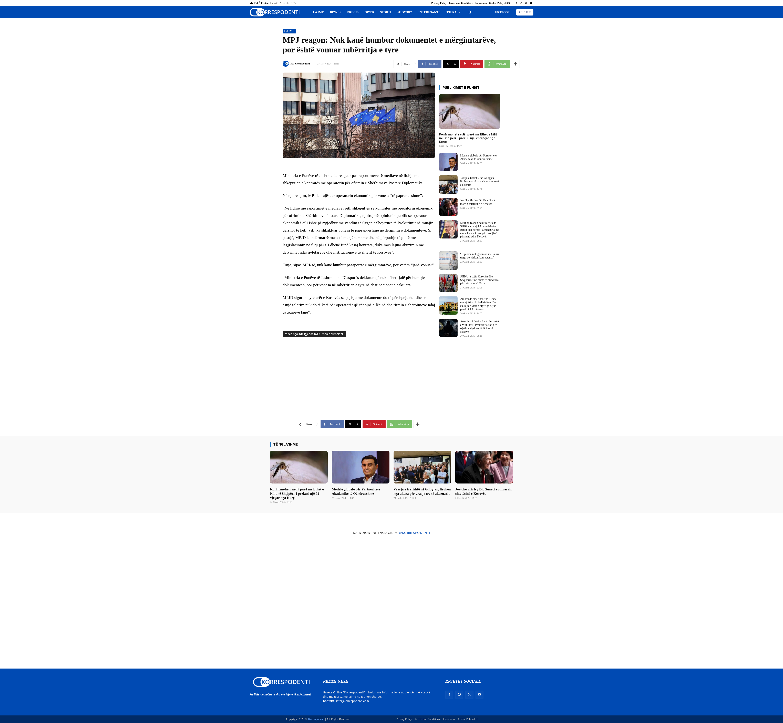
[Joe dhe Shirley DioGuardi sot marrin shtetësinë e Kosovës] (448, 207)
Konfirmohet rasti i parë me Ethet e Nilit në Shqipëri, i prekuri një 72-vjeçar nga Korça (468, 138)
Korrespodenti (302, 63)
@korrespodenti (414, 533)
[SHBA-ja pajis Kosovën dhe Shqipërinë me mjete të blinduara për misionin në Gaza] (448, 283)
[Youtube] (531, 3)
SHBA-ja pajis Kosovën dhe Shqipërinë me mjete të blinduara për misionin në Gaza (479, 280)
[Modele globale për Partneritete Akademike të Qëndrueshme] (448, 162)
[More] (515, 64)
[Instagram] (521, 3)
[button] (469, 12)
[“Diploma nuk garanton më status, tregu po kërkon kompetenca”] (448, 260)
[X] (526, 3)
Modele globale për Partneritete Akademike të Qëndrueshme (478, 157)
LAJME (289, 31)
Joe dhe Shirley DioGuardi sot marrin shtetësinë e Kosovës (477, 202)
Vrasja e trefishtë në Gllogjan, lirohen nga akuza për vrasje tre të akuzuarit (479, 181)
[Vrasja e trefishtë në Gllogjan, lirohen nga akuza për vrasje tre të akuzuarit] (448, 184)
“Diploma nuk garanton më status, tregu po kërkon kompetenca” (480, 256)
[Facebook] (516, 3)
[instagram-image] (65, 603)
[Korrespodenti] (286, 64)
